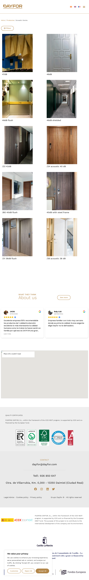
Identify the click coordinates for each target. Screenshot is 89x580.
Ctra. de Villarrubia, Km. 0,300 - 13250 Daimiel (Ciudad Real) (44, 482)
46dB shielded (54, 120)
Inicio (3, 20)
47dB (4, 74)
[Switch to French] (79, 6)
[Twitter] (53, 489)
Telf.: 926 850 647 (44, 475)
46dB (49, 74)
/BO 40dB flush (9, 212)
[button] (84, 7)
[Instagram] (41, 489)
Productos (10, 20)
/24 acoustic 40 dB (56, 166)
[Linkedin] (47, 489)
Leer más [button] (7, 334)
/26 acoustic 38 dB (56, 258)
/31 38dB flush (9, 258)
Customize (14, 571)
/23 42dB (6, 166)
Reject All (28, 571)
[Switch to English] (75, 6)
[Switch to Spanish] (71, 6)
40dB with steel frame (58, 212)
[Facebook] (35, 489)
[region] (28, 563)
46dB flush (7, 120)
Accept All (42, 571)
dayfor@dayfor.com (44, 464)
